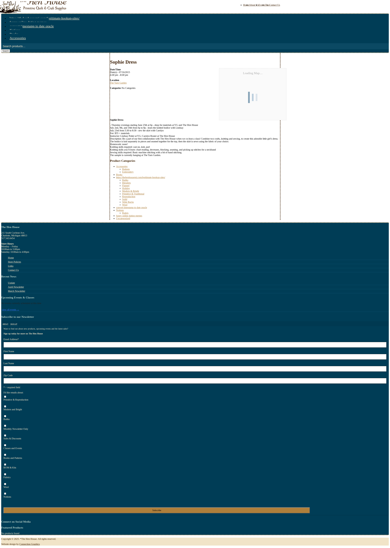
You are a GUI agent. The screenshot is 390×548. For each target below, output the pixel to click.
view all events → (10, 309)
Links (10, 266)
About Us (254, 5)
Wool (124, 204)
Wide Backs (128, 202)
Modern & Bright (130, 191)
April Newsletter (16, 287)
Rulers (125, 213)
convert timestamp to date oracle (32, 26)
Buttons (126, 169)
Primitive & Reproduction (16, 399)
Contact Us (274, 5)
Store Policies (14, 262)
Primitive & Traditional (133, 194)
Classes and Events (13, 448)
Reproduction (128, 196)
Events (262, 5)
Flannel (125, 185)
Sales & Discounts (12, 438)
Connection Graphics (29, 544)
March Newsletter (16, 291)
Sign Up (13, 324)
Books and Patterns (13, 458)
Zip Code (8, 375)
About (5, 324)
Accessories (18, 38)
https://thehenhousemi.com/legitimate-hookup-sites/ (140, 177)
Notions (120, 210)
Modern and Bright (13, 409)
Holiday (126, 188)
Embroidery (128, 172)
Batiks (125, 180)
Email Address (11, 339)
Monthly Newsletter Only (16, 429)
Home (246, 5)
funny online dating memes (129, 215)
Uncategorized (123, 218)
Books (119, 174)
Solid (124, 199)
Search (5, 51)
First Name (9, 351)
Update (11, 283)
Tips (267, 5)
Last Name (9, 363)
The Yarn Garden (118, 83)
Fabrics (7, 477)
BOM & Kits (10, 467)
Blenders (126, 183)
